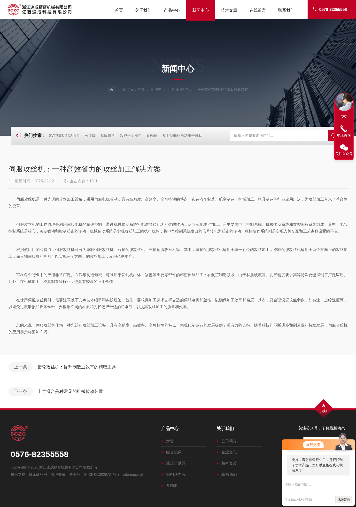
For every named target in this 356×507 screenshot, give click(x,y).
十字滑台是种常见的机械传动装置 (70, 391)
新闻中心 (200, 10)
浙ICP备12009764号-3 (101, 474)
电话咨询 (344, 135)
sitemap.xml (133, 474)
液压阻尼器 (176, 463)
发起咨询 (344, 499)
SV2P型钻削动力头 (64, 135)
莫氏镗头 (108, 135)
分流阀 (90, 135)
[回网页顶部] (344, 118)
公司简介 (229, 441)
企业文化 (229, 452)
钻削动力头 (176, 474)
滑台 (170, 441)
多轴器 (152, 135)
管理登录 (58, 474)
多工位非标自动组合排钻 (182, 135)
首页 (119, 10)
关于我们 (143, 10)
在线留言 (257, 10)
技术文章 (229, 10)
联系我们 (286, 10)
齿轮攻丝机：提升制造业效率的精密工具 (77, 367)
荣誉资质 (229, 463)
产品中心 (172, 10)
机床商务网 (38, 474)
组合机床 (174, 452)
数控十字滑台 (131, 135)
